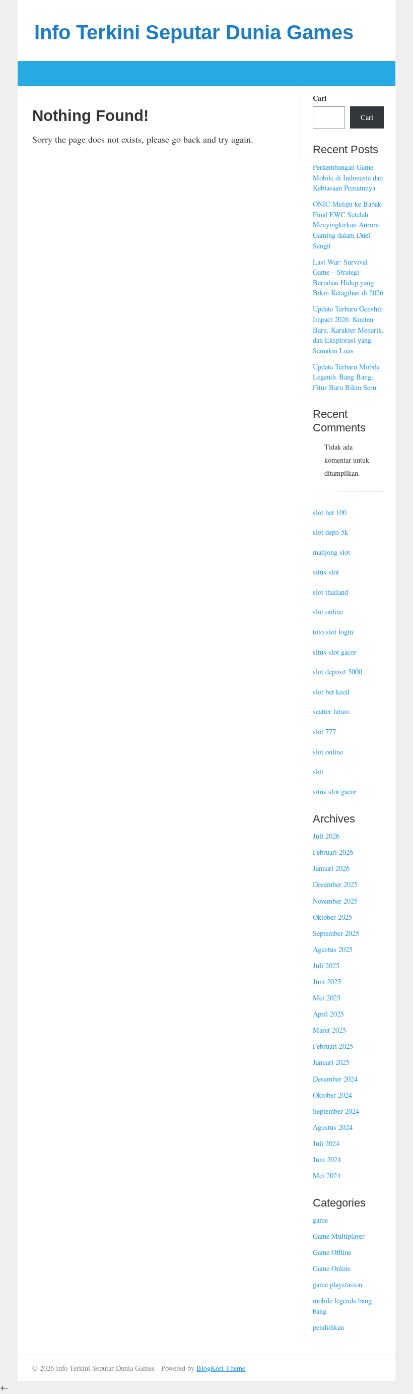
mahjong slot (331, 552)
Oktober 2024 (332, 1095)
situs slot (326, 572)
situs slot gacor (335, 652)
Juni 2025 (327, 981)
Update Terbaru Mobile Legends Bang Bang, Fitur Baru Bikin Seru (346, 377)
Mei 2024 (326, 1175)
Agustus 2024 (333, 1127)
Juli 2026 (326, 836)
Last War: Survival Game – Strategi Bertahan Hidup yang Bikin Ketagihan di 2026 (348, 277)
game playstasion (337, 1284)
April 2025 (328, 1014)
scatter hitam (331, 711)
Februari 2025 (333, 1046)
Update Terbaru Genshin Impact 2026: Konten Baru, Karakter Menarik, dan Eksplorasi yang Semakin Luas (348, 329)
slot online (328, 611)
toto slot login (333, 632)
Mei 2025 (326, 997)
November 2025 (335, 901)
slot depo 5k (330, 532)
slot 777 (324, 731)
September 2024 (336, 1111)
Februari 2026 (333, 852)
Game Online (332, 1268)
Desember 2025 (335, 884)
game (320, 1220)
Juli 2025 (326, 965)
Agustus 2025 (333, 949)
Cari (319, 98)
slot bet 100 (330, 512)
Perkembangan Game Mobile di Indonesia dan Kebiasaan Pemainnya (348, 177)
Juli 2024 (326, 1143)
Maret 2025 (329, 1030)
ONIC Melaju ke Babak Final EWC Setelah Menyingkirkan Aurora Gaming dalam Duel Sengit (347, 224)
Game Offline (332, 1252)
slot (318, 771)
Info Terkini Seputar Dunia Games (194, 32)
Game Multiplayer (339, 1236)
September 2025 (336, 933)
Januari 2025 (331, 1062)
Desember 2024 (335, 1079)
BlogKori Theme (220, 1368)
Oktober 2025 (332, 917)
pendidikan (328, 1327)
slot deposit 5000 (337, 671)
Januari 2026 (331, 868)
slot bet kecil (331, 691)
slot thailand (330, 592)
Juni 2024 (327, 1159)
